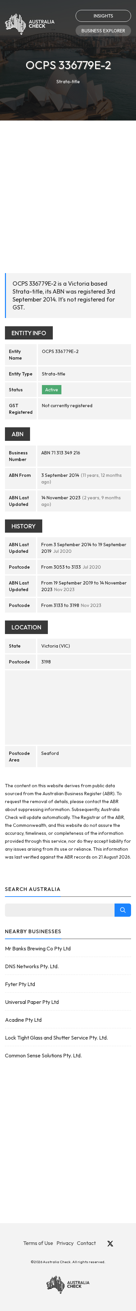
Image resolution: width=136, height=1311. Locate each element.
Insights (103, 16)
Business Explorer (103, 31)
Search (123, 910)
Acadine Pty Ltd (23, 1019)
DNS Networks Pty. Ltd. (32, 966)
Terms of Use (38, 1243)
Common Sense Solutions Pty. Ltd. (43, 1055)
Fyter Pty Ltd (20, 984)
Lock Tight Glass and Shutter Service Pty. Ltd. (56, 1037)
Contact (86, 1243)
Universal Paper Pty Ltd (32, 1002)
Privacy (65, 1243)
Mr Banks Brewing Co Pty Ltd (38, 948)
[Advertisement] (68, 192)
